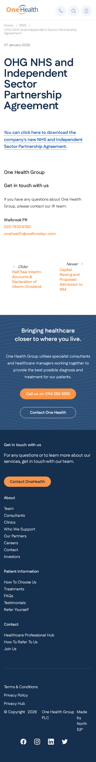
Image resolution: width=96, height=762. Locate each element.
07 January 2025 (17, 45)
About (9, 498)
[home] (19, 11)
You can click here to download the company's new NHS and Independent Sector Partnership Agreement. (43, 139)
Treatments (14, 589)
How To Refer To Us (20, 642)
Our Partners (15, 536)
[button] (86, 10)
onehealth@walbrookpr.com (30, 234)
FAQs (8, 596)
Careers (11, 543)
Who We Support (19, 529)
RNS (22, 25)
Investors (12, 557)
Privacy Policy (16, 695)
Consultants (14, 515)
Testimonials (15, 603)
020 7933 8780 (17, 227)
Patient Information (21, 571)
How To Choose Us (20, 582)
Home (8, 25)
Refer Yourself (16, 610)
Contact (11, 550)
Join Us (10, 649)
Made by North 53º (82, 721)
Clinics (9, 522)
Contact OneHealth (27, 482)
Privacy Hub (14, 704)
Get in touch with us (22, 445)
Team (9, 509)
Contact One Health (48, 412)
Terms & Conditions (21, 687)
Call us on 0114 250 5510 (48, 394)
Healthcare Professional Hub (29, 635)
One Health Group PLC (58, 715)
